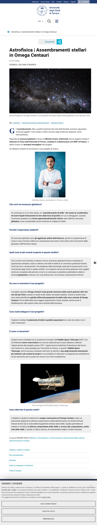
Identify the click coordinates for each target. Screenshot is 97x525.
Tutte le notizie (15, 471)
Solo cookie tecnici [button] (49, 504)
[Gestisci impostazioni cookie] (95, 262)
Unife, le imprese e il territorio (21, 465)
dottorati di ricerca (57, 123)
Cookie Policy (46, 497)
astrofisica (16, 123)
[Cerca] (49, 21)
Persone (12, 460)
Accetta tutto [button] (48, 511)
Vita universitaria (16, 455)
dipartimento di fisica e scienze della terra (35, 123)
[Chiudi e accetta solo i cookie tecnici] (91, 486)
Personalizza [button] (48, 519)
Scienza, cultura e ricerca (8, 32)
